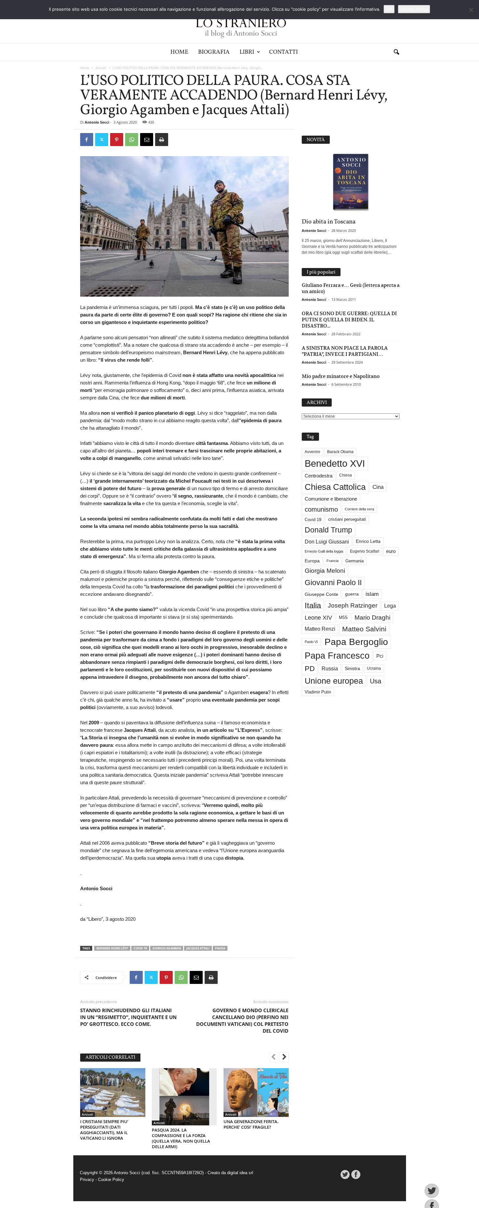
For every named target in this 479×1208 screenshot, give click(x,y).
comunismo (321, 509)
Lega (390, 606)
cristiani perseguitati (347, 519)
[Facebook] (86, 139)
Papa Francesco (337, 656)
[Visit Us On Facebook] (355, 1174)
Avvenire (312, 452)
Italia (313, 605)
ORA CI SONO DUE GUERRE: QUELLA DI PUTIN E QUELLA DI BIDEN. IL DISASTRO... (349, 319)
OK (389, 9)
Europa (312, 560)
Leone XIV (318, 617)
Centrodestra (318, 475)
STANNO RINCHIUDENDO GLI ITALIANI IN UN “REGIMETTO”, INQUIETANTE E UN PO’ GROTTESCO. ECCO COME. (128, 1017)
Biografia (214, 52)
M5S (343, 617)
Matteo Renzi (320, 629)
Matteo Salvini (364, 629)
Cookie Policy (111, 1179)
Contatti (283, 52)
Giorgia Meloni (325, 570)
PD (310, 668)
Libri (247, 52)
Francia (333, 561)
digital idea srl (240, 1172)
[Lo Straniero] (239, 21)
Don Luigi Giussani (327, 541)
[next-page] (284, 1058)
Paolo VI (311, 642)
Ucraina (374, 668)
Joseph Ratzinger (352, 605)
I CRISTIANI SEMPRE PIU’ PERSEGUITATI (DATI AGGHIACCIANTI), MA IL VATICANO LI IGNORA (104, 1130)
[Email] (146, 139)
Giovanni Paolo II (333, 582)
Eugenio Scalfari (364, 551)
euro (391, 551)
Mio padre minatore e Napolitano (341, 376)
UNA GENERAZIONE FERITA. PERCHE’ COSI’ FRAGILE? (251, 1124)
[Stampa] (161, 139)
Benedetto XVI (335, 463)
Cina (378, 487)
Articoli (101, 67)
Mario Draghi (372, 617)
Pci (379, 656)
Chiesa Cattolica (335, 486)
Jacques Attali (198, 948)
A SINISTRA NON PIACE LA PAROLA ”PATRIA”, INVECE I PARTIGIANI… (345, 351)
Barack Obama (340, 452)
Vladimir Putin (318, 692)
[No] (471, 10)
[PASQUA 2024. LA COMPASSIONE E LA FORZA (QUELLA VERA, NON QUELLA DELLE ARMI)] (184, 1096)
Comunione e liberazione (331, 499)
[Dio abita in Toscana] (350, 182)
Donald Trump (328, 530)
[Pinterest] (116, 139)
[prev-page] (273, 1058)
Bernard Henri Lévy (112, 948)
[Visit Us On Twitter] (345, 1174)
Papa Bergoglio (356, 642)
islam (372, 594)
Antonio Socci (97, 122)
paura (220, 948)
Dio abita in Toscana (329, 222)
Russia (330, 668)
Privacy (87, 1179)
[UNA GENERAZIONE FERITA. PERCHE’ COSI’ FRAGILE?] (256, 1092)
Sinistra (352, 668)
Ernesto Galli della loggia (324, 551)
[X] (101, 139)
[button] (396, 52)
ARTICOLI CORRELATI (110, 1057)
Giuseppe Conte (321, 594)
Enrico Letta (368, 541)
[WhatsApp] (131, 139)
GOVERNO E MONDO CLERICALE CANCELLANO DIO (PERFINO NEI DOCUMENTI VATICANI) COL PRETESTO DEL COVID (242, 1020)
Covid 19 (140, 948)
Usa (375, 681)
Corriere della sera (359, 509)
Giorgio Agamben (166, 948)
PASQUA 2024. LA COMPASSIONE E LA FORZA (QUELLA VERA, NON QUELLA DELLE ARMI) (181, 1138)
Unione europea (334, 681)
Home (179, 52)
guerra (352, 594)
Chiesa (345, 475)
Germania (354, 560)
